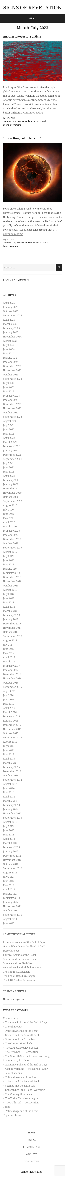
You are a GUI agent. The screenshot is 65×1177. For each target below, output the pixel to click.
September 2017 (12, 636)
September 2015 (12, 737)
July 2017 (8, 644)
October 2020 (10, 497)
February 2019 (11, 573)
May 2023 (8, 391)
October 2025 (10, 311)
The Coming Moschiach (16, 971)
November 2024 (12, 336)
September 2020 (12, 501)
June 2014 (8, 788)
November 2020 (12, 492)
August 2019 (10, 551)
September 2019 (12, 547)
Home (31, 1132)
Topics (6, 1106)
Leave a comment (12, 124)
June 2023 (8, 387)
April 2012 (9, 889)
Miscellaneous (11, 950)
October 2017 (10, 632)
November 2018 (12, 581)
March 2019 (10, 568)
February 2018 (11, 615)
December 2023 (12, 366)
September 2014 (12, 779)
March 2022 (10, 442)
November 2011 (12, 906)
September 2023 (12, 378)
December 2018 (12, 577)
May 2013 (8, 834)
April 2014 (9, 796)
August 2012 (10, 872)
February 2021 (11, 480)
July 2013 (8, 826)
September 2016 (12, 686)
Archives (31, 1154)
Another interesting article (22, 36)
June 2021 (8, 467)
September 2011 (12, 914)
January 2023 (10, 400)
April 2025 (9, 319)
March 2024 (10, 357)
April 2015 (9, 758)
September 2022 (12, 416)
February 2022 (11, 446)
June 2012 (8, 881)
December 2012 (12, 855)
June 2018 (8, 598)
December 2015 (12, 724)
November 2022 (12, 408)
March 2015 (10, 762)
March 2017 (10, 661)
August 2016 (10, 691)
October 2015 (10, 733)
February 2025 (11, 328)
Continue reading (33, 112)
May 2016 (8, 703)
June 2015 (8, 750)
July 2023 (8, 383)
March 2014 (10, 800)
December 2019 (12, 539)
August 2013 (10, 822)
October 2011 (10, 910)
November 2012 (12, 860)
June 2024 (8, 349)
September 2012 (12, 868)
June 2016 (8, 699)
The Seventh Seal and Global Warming (27, 1056)
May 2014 (8, 792)
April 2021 (9, 475)
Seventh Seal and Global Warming (22, 967)
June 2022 (8, 429)
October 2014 (10, 775)
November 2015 (12, 729)
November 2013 (12, 813)
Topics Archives (14, 991)
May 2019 (8, 564)
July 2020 (8, 509)
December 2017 (12, 623)
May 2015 (8, 754)
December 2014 (12, 771)
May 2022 (8, 433)
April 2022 (9, 437)
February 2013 (11, 847)
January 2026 (10, 307)
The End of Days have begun (19, 976)
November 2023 (12, 370)
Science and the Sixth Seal (18, 963)
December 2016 (12, 674)
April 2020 (9, 522)
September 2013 (12, 817)
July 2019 (8, 556)
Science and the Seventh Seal (31, 121)
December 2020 (12, 488)
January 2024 (10, 362)
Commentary (9, 121)
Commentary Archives (19, 934)
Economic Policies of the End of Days (24, 942)
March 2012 (10, 893)
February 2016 (11, 716)
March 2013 (10, 843)
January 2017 (10, 670)
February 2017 (11, 665)
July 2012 (8, 876)
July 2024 (8, 345)
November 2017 (12, 627)
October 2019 (10, 543)
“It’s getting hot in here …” (22, 138)
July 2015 (8, 746)
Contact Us (31, 1161)
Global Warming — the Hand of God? (24, 946)
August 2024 (10, 340)
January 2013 (10, 851)
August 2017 (10, 640)
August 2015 (10, 741)
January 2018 (10, 619)
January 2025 (10, 332)
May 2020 (8, 518)
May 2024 (8, 353)
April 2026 (9, 302)
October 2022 (10, 412)
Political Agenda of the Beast (19, 954)
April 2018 (9, 606)
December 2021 (12, 454)
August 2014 (10, 784)
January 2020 (10, 535)
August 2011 (10, 919)
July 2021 (8, 463)
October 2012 (10, 864)
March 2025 (10, 324)
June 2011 (8, 923)
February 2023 (11, 395)
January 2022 (10, 450)
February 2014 (11, 805)
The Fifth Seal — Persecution (19, 980)
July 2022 (8, 425)
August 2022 (10, 421)
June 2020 (8, 513)
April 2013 (9, 838)
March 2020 (10, 526)
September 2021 (12, 459)
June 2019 (8, 560)
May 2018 (8, 602)
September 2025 (12, 315)
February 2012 (11, 898)
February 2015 (11, 767)
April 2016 (9, 708)
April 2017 (9, 657)
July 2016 (8, 695)
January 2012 (10, 902)
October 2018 (10, 585)
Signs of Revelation (31, 1171)
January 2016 (10, 720)
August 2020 (10, 505)
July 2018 (8, 594)
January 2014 (10, 809)
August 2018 (10, 589)
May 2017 (8, 653)
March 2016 (10, 712)
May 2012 (8, 885)
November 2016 (12, 678)
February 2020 (11, 530)
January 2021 (10, 484)
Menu (32, 18)
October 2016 (10, 682)
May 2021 (8, 471)
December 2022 (12, 404)
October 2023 (10, 374)
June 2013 (8, 830)
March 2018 (10, 611)
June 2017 (8, 649)
